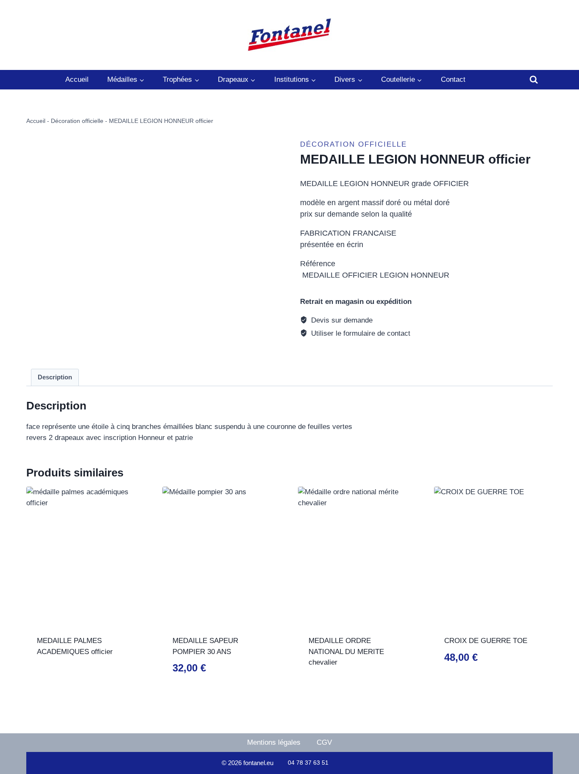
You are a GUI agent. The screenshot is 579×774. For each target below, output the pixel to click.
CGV (324, 742)
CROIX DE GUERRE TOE (485, 641)
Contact (453, 79)
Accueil (77, 79)
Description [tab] (55, 377)
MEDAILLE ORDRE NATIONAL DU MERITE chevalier (346, 651)
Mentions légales (274, 742)
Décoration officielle (77, 120)
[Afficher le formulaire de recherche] (534, 80)
